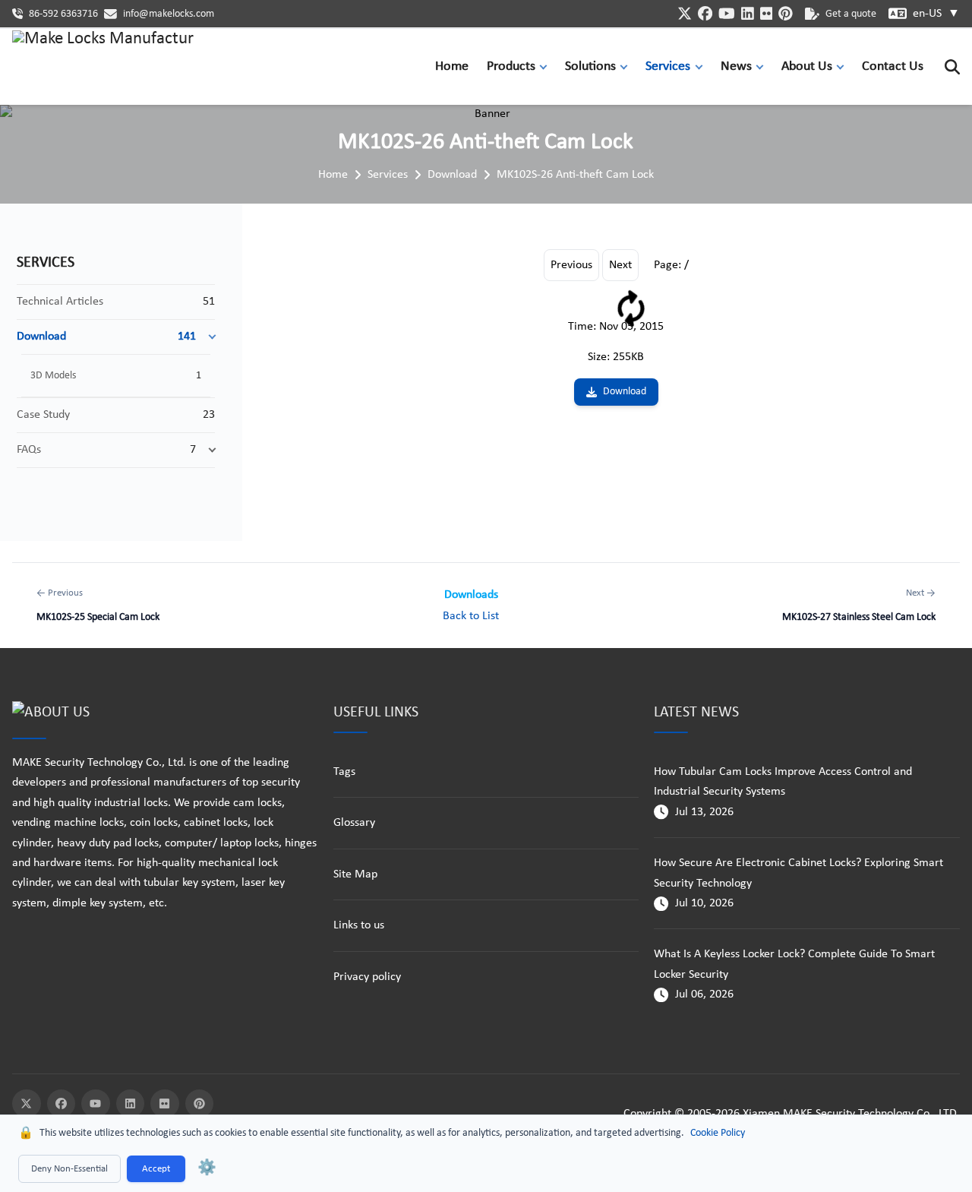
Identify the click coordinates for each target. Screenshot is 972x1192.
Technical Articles (60, 302)
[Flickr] (164, 1103)
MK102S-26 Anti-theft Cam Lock (575, 175)
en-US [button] (936, 14)
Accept (156, 1169)
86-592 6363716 (63, 14)
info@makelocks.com (168, 14)
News (736, 66)
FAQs (29, 450)
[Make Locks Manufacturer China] (103, 66)
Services (667, 66)
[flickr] (766, 13)
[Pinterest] (199, 1103)
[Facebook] (61, 1103)
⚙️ (206, 1168)
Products (511, 66)
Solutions (590, 66)
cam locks (257, 803)
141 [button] (187, 336)
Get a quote (850, 14)
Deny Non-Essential (69, 1169)
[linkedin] (747, 13)
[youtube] (726, 13)
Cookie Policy (717, 1133)
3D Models (53, 375)
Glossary (354, 823)
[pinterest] (785, 13)
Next (620, 265)
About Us (806, 66)
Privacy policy (367, 977)
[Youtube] (95, 1103)
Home (452, 66)
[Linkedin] (130, 1103)
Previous (571, 265)
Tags (344, 772)
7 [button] (193, 450)
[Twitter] (26, 1103)
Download (452, 175)
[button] (547, 66)
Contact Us (892, 66)
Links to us (358, 925)
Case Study (43, 415)
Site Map (355, 874)
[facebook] (705, 13)
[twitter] (684, 13)
